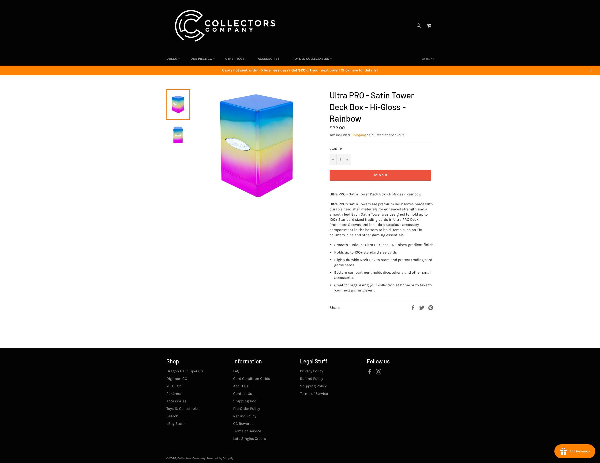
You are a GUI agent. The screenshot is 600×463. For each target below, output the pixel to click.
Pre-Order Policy (246, 408)
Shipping (359, 135)
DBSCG (172, 59)
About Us (240, 386)
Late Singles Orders (249, 438)
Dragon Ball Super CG (184, 371)
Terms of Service (247, 431)
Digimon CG (176, 378)
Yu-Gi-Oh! (174, 386)
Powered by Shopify (219, 458)
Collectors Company (191, 458)
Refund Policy (244, 416)
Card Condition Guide (251, 378)
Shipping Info (244, 401)
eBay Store (175, 423)
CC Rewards (243, 423)
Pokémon (174, 393)
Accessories (269, 59)
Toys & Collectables (311, 59)
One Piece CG (202, 59)
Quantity (336, 148)
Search (172, 416)
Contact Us (242, 393)
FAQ (236, 371)
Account (428, 58)
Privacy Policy (311, 371)
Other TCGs (235, 59)
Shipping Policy (313, 386)
